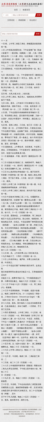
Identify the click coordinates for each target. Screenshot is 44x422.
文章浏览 (11, 20)
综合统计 (33, 20)
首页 (16, 10)
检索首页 (26, 10)
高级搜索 (22, 20)
